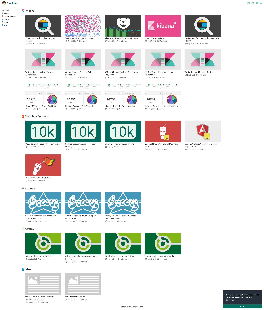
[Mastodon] (261, 3)
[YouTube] (257, 3)
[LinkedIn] (248, 3)
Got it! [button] (242, 306)
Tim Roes (12, 3)
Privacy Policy (126, 307)
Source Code (138, 307)
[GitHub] (253, 3)
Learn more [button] (230, 300)
